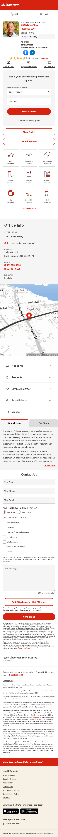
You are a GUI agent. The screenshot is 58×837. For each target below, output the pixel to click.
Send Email (29, 617)
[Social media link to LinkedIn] (32, 52)
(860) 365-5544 (28, 29)
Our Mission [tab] (14, 423)
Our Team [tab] (44, 423)
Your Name (9, 482)
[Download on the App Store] (11, 811)
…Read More (49, 466)
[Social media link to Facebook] (25, 52)
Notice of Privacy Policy (12, 790)
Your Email (9, 500)
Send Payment (29, 141)
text (13, 243)
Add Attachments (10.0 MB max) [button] (29, 602)
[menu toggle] (53, 5)
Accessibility (8, 783)
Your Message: (11, 568)
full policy (36, 717)
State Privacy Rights (11, 794)
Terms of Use (8, 787)
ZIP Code (13, 102)
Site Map (6, 798)
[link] (14, 4)
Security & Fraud (9, 779)
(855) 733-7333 (24, 648)
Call (6, 243)
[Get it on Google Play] (29, 811)
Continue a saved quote (29, 121)
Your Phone (9, 491)
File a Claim (29, 132)
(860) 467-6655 (12, 269)
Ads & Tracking (9, 775)
